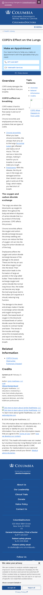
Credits (33, 96)
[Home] (21, 16)
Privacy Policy (20, 592)
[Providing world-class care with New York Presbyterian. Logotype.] (21, 473)
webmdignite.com (9, 415)
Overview (34, 88)
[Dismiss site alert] (39, 2)
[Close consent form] (39, 563)
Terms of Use (24, 434)
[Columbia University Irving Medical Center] (21, 465)
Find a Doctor (23, 73)
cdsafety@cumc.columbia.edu (22, 547)
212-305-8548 (22, 541)
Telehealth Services (15, 68)
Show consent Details (11, 583)
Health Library (9, 31)
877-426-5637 (13, 62)
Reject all (31, 588)
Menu (39, 27)
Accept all (11, 588)
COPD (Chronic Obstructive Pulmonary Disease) (14, 361)
